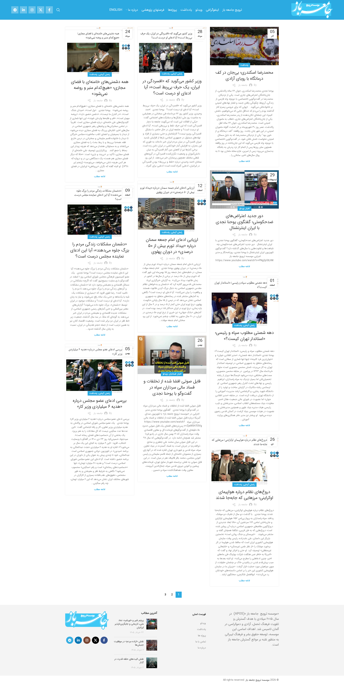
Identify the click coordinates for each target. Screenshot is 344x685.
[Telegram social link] (14, 9)
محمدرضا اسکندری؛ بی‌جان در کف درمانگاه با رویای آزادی (244, 75)
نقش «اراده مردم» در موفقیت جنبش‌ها (129, 643)
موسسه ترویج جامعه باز (257, 680)
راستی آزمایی (176, 73)
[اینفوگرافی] (184, 618)
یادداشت (244, 65)
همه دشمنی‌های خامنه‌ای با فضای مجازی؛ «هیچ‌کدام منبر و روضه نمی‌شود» (99, 88)
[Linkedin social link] (23, 9)
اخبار (248, 208)
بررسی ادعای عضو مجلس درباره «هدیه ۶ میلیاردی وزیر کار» (99, 403)
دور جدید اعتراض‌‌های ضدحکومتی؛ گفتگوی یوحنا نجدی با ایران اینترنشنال (244, 222)
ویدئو (241, 208)
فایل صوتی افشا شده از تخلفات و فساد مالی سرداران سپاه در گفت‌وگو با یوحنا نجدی (172, 387)
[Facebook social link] (49, 9)
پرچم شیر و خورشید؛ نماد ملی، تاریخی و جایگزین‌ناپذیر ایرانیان (129, 623)
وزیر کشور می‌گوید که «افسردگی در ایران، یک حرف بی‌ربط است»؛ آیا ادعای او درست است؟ (172, 87)
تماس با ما (200, 642)
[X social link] (40, 9)
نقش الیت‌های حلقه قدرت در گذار (129, 661)
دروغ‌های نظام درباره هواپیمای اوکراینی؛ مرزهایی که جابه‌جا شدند (244, 495)
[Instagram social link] (32, 9)
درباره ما (202, 648)
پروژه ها (202, 636)
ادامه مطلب (244, 161)
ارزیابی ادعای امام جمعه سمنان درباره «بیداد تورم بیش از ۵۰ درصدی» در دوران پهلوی (172, 245)
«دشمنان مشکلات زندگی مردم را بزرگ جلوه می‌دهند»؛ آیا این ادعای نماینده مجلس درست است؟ (99, 250)
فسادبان (172, 374)
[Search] (58, 9)
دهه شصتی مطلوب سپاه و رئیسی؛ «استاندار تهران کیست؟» (244, 335)
